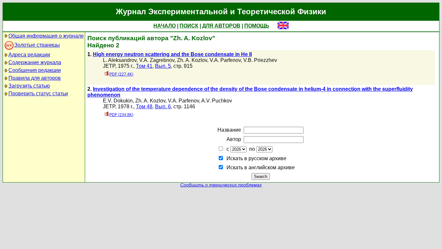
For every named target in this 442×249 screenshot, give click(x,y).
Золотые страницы (37, 45)
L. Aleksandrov (120, 60)
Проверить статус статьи (38, 93)
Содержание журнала (34, 62)
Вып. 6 (163, 106)
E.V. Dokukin (118, 100)
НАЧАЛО (164, 26)
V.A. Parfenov (225, 60)
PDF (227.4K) (121, 74)
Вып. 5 (163, 66)
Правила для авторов (34, 78)
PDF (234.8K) (121, 115)
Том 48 (144, 106)
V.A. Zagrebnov (156, 60)
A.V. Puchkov (216, 100)
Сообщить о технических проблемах (221, 185)
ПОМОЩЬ (256, 26)
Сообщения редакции (34, 70)
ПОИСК (189, 26)
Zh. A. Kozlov (192, 60)
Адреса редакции (29, 54)
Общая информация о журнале (46, 36)
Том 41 (144, 66)
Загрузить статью (29, 86)
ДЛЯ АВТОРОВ (221, 26)
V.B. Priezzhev (260, 60)
